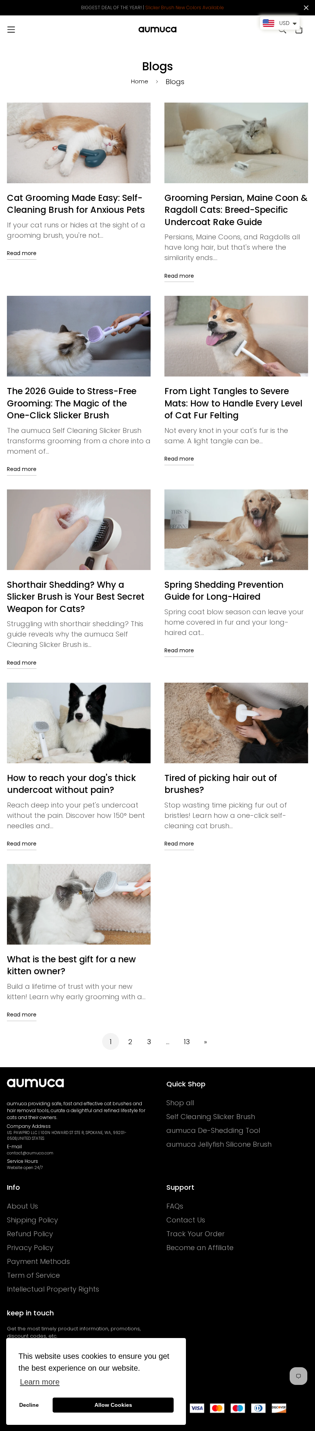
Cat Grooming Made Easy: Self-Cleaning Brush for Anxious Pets (76, 204)
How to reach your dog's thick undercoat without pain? (71, 784)
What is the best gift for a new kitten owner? (71, 965)
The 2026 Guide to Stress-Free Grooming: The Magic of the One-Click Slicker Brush (71, 403)
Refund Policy (30, 1234)
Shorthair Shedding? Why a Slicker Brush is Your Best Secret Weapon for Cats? (75, 597)
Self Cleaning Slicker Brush (210, 1116)
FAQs (174, 1206)
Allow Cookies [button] (113, 1405)
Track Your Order (195, 1234)
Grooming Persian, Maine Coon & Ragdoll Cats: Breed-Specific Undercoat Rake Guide (236, 210)
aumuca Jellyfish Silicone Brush (219, 1144)
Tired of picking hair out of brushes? (220, 784)
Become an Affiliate (200, 1247)
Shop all (180, 1103)
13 (187, 1041)
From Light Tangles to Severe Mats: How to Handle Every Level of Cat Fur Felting (233, 403)
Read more (21, 253)
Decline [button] (29, 1405)
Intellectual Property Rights (53, 1289)
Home (139, 81)
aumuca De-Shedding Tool (213, 1130)
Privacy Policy (30, 1247)
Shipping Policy (32, 1220)
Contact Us (185, 1220)
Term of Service (33, 1275)
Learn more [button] (40, 1382)
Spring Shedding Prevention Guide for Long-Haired (224, 591)
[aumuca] (157, 29)
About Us (22, 1206)
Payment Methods (38, 1261)
